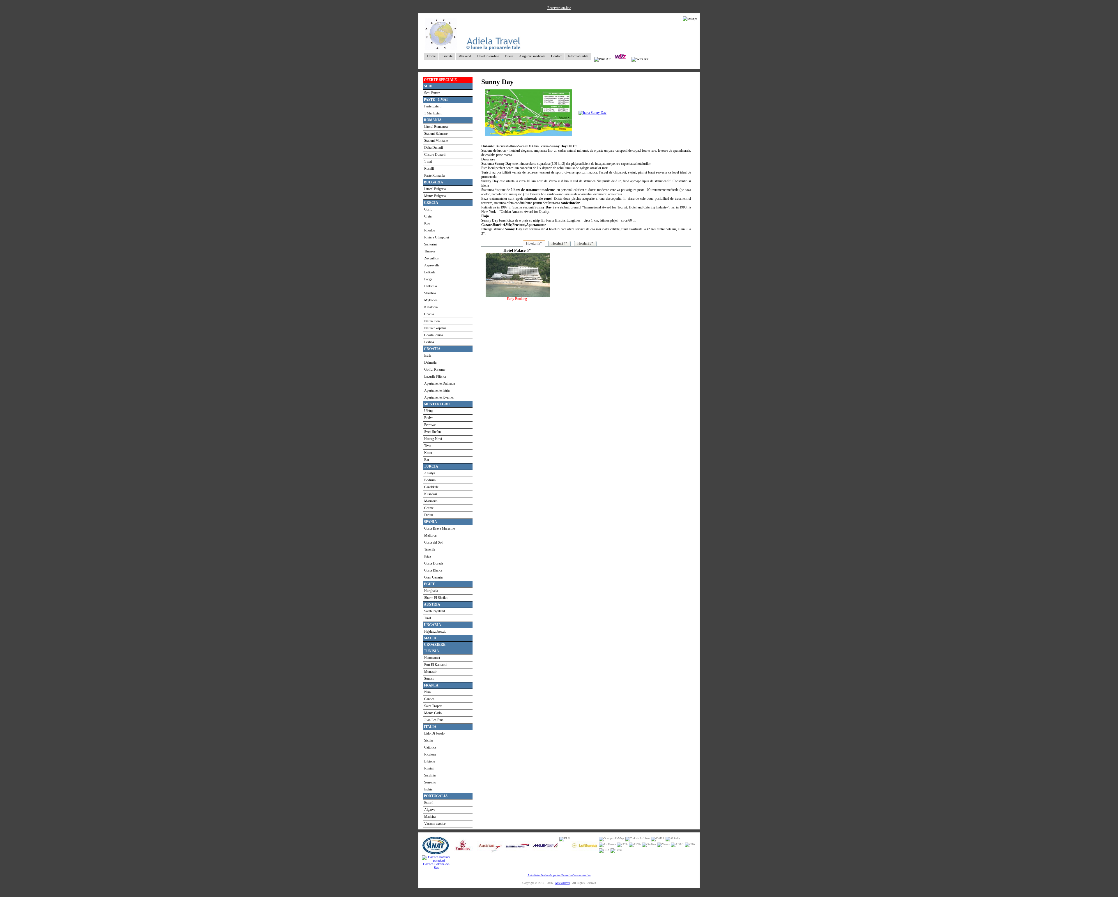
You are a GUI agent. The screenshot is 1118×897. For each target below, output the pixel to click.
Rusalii (429, 169)
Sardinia (430, 775)
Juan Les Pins (433, 720)
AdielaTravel (562, 882)
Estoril (428, 803)
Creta (427, 216)
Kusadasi (430, 494)
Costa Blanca (433, 570)
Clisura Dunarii (434, 155)
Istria (427, 355)
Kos (427, 223)
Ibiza (427, 556)
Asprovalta (431, 265)
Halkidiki (430, 286)
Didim (428, 515)
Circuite (447, 56)
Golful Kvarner (434, 369)
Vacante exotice (434, 824)
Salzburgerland (434, 611)
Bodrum (430, 480)
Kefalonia (431, 307)
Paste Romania (434, 176)
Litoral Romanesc (436, 127)
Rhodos (429, 230)
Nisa (427, 692)
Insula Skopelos (435, 328)
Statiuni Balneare (435, 134)
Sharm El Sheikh (435, 598)
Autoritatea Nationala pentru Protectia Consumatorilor (559, 875)
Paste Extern (432, 106)
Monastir (430, 672)
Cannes (429, 699)
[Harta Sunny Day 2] (592, 113)
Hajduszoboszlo (435, 631)
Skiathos (430, 293)
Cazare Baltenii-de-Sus (436, 865)
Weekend (465, 56)
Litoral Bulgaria (435, 189)
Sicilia (428, 740)
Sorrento (430, 782)
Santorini (430, 244)
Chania (429, 314)
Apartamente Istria (437, 390)
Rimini (429, 768)
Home (431, 56)
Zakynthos (431, 258)
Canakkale (431, 487)
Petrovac (430, 425)
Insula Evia (432, 321)
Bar (426, 460)
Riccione (430, 754)
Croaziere (434, 645)
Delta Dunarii (433, 148)
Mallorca (430, 535)
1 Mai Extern (433, 113)
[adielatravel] (473, 48)
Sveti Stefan (432, 432)
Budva (428, 418)
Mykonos (431, 300)
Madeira (430, 817)
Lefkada (429, 272)
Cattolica (430, 747)
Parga (428, 279)
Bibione (429, 761)
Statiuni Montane (436, 141)
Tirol (427, 618)
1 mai (428, 162)
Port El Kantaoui (435, 665)
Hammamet (432, 658)
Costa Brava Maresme (439, 528)
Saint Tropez (433, 706)
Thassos (430, 251)
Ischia (428, 789)
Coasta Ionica (433, 335)
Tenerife (429, 549)
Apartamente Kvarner (439, 397)
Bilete (509, 56)
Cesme (429, 508)
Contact (556, 56)
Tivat (427, 446)
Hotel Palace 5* (517, 250)
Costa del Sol (433, 542)
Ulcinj (428, 411)
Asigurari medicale (532, 56)
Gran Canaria (433, 577)
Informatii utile (578, 56)
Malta (430, 638)
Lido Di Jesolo (434, 733)
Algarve (429, 810)
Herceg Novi (433, 439)
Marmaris (431, 501)
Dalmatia (430, 362)
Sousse (429, 679)
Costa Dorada (433, 563)
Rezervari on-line (559, 8)
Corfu (428, 209)
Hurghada (431, 591)
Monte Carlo (433, 713)
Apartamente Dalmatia (439, 383)
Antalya (429, 473)
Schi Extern (432, 93)
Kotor (428, 453)
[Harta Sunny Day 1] (528, 138)
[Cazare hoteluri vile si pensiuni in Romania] (436, 860)
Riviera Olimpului (436, 237)
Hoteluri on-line (488, 56)
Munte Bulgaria (435, 196)
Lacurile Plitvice (435, 376)
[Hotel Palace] (517, 295)
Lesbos (429, 342)
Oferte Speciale (440, 80)
